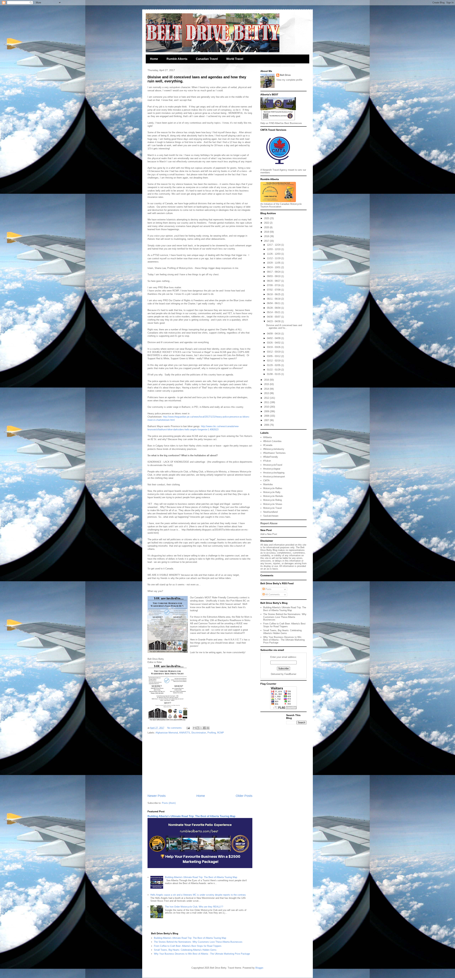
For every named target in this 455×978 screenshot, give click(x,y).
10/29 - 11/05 (274, 262)
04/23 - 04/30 (274, 321)
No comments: (175, 728)
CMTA (266, 480)
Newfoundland (270, 512)
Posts (268, 589)
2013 (267, 393)
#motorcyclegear (271, 468)
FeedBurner (290, 674)
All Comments (272, 594)
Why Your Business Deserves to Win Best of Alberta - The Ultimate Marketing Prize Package (284, 640)
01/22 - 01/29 (274, 369)
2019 (267, 232)
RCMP (220, 732)
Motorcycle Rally (271, 492)
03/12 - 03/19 (274, 351)
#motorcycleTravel (272, 465)
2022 (267, 222)
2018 (267, 236)
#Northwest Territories (274, 453)
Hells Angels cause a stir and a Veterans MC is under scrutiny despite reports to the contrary (198, 894)
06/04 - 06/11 (274, 303)
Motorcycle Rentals (273, 496)
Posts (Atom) (169, 803)
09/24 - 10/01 (274, 267)
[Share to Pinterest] (208, 728)
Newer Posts (157, 796)
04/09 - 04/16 (274, 333)
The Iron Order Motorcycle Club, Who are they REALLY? (194, 906)
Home (154, 58)
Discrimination (198, 732)
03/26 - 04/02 (274, 342)
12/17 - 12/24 (274, 244)
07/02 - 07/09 (274, 289)
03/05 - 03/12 (274, 356)
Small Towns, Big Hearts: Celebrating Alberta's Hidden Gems (282, 632)
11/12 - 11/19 (274, 258)
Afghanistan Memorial (167, 732)
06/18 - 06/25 (274, 294)
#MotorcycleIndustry (273, 449)
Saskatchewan (270, 515)
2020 (267, 227)
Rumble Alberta (177, 58)
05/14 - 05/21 (274, 312)
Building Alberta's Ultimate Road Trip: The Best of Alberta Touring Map (191, 816)
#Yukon (267, 460)
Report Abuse (268, 523)
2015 (267, 384)
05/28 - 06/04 (274, 308)
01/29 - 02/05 (274, 365)
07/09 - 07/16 (274, 285)
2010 (267, 406)
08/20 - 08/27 (274, 281)
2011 (267, 402)
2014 (267, 389)
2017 (267, 241)
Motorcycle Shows (272, 504)
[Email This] (194, 728)
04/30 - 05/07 (274, 316)
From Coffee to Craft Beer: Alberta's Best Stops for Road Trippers (284, 625)
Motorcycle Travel (272, 508)
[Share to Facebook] (204, 728)
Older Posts (244, 796)
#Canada (267, 445)
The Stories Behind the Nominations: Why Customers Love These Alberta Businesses (284, 617)
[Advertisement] (200, 764)
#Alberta (267, 437)
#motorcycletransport (274, 476)
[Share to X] (201, 728)
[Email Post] (188, 728)
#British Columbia (272, 441)
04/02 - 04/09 (274, 338)
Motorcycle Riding (272, 500)
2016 (267, 379)
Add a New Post (268, 534)
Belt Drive (285, 75)
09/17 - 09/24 (274, 271)
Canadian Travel (207, 58)
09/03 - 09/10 (274, 276)
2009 (267, 411)
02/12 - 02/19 (274, 360)
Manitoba (268, 484)
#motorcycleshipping (273, 472)
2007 (267, 420)
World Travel (234, 58)
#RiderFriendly (270, 457)
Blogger (259, 967)
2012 (267, 398)
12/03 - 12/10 (274, 249)
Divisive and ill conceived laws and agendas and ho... (284, 326)
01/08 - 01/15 (274, 374)
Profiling (211, 732)
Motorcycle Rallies (272, 488)
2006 (267, 425)
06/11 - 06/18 (274, 298)
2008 (267, 416)
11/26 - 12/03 (274, 254)
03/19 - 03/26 (274, 347)
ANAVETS (184, 732)
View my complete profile (289, 79)
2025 (267, 218)
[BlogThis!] (198, 728)
